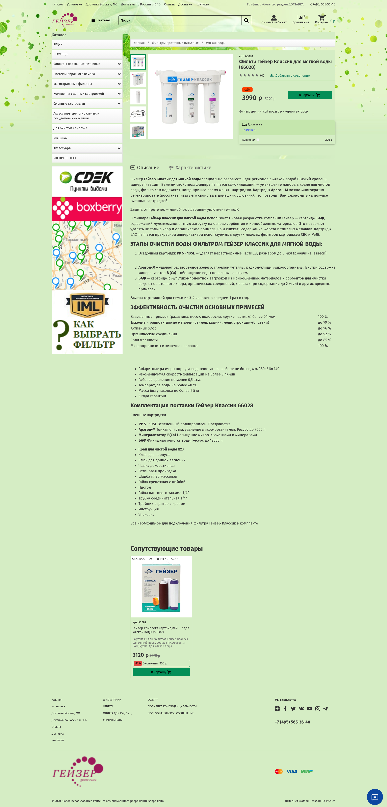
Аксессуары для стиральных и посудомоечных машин (76, 116)
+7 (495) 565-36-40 (322, 4)
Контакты (203, 4)
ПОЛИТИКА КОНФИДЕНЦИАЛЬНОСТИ (172, 706)
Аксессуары (62, 148)
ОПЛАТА (108, 706)
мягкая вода (215, 43)
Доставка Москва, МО (102, 4)
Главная (139, 43)
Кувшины (60, 138)
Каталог (57, 4)
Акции (58, 44)
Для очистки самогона (70, 128)
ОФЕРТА (153, 700)
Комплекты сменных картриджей (78, 94)
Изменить (249, 130)
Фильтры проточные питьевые (175, 43)
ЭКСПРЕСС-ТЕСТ (64, 158)
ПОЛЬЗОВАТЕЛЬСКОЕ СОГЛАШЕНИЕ (171, 713)
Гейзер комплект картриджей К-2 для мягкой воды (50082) (161, 630)
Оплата (169, 4)
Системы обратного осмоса (74, 74)
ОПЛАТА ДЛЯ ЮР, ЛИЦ (117, 713)
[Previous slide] (156, 97)
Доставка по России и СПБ (140, 4)
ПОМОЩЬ (60, 54)
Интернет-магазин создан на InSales (310, 801)
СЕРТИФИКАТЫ (113, 720)
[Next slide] (138, 134)
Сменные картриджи (69, 103)
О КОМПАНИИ (112, 700)
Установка (74, 4)
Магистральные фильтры (72, 84)
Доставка (185, 4)
